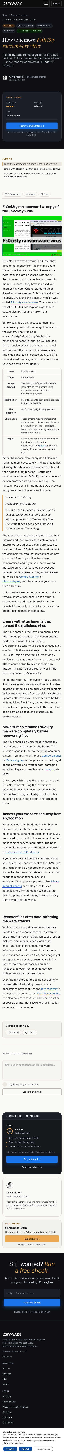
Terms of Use (9, 1401)
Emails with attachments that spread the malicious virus (32, 168)
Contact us (7, 1422)
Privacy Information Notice (15, 1407)
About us (6, 1396)
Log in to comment (32, 1091)
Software (6, 1373)
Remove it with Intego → (32, 125)
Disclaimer (7, 1412)
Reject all (25, 1449)
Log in (56, 3)
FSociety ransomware (24, 302)
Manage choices (43, 1449)
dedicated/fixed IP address (22, 852)
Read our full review (32, 1167)
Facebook (7, 1356)
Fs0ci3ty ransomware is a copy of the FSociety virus (30, 164)
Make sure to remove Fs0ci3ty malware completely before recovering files (30, 175)
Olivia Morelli (16, 76)
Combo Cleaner (29, 576)
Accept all (10, 1449)
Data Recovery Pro (48, 993)
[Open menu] (46, 3)
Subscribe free (32, 1238)
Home (4, 15)
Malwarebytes (11, 581)
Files (4, 1379)
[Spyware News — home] (12, 3)
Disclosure (7, 1417)
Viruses (6, 1368)
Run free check (32, 1302)
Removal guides (20, 15)
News (5, 1384)
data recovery (49, 988)
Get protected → (32, 1159)
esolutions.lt (21, 1351)
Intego (42, 445)
